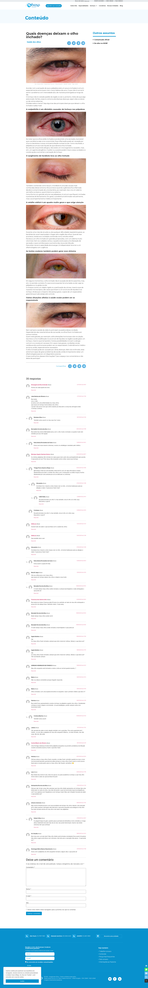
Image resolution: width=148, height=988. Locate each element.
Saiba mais (86, 1)
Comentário (30, 867)
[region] (22, 976)
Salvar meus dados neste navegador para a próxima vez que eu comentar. (52, 909)
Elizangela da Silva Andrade (39, 384)
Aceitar (22, 981)
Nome (28, 889)
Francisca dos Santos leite (39, 599)
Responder (33, 390)
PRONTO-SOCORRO (99, 1)
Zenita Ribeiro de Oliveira (38, 743)
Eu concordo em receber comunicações (40, 962)
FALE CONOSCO (119, 1)
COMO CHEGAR (109, 1)
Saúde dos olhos (34, 42)
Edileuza (33, 524)
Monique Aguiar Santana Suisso (40, 454)
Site (27, 902)
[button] (54, 5)
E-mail (28, 896)
